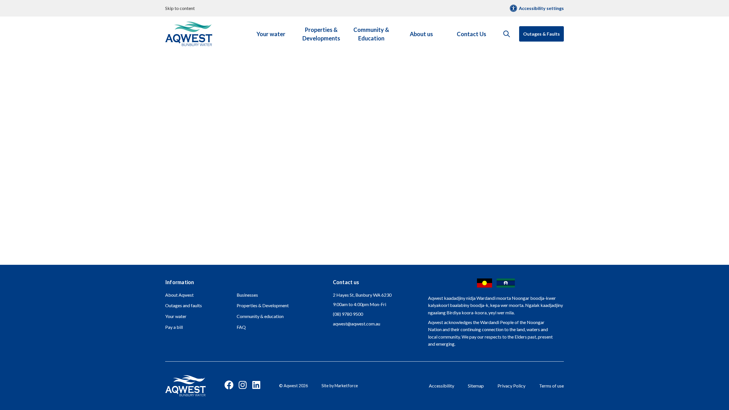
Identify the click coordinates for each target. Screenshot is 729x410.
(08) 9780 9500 (348, 314)
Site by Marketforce (340, 385)
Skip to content (180, 8)
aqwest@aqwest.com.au (356, 323)
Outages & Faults (541, 33)
